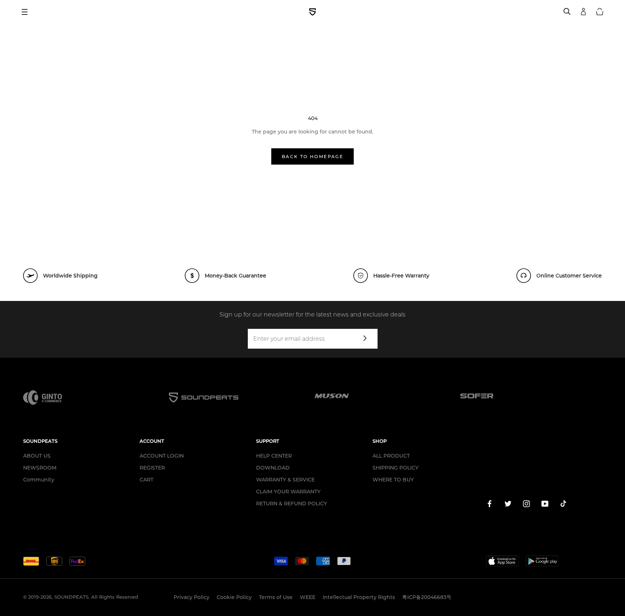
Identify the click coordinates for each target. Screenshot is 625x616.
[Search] (567, 12)
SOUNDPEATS (71, 597)
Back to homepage (312, 156)
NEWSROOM (39, 467)
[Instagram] (526, 505)
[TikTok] (563, 505)
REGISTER (152, 467)
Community (38, 479)
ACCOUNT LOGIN (162, 456)
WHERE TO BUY (393, 479)
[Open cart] (599, 12)
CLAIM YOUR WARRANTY (288, 491)
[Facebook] (489, 505)
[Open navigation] (27, 12)
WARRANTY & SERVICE (285, 479)
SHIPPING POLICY (395, 467)
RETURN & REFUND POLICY (291, 503)
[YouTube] (544, 505)
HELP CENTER (274, 456)
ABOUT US (37, 456)
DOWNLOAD (273, 467)
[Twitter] (508, 505)
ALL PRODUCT (391, 456)
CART (146, 479)
